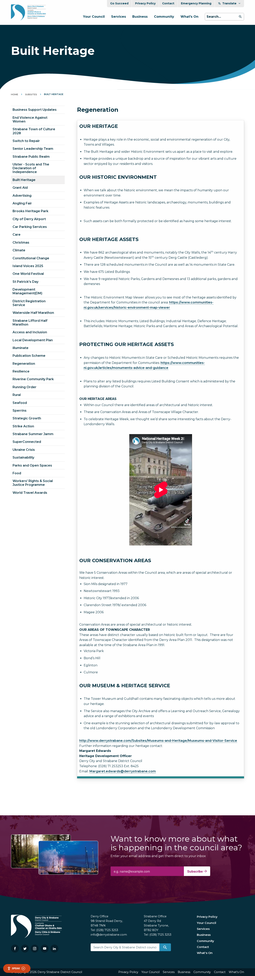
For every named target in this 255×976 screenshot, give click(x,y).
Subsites (31, 94)
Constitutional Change (31, 258)
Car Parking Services (30, 227)
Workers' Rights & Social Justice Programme (33, 483)
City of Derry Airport (29, 219)
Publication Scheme (29, 356)
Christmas (21, 242)
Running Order (24, 387)
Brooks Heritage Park (30, 211)
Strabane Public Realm (31, 156)
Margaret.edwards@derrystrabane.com (122, 771)
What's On (189, 16)
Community (164, 16)
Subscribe (195, 871)
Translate (229, 3)
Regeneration (24, 364)
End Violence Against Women (30, 119)
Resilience (21, 371)
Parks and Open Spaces (32, 465)
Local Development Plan (33, 340)
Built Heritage (24, 180)
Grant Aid (20, 188)
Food (17, 473)
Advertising (22, 195)
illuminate (20, 348)
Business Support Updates (35, 110)
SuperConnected (27, 442)
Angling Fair (22, 203)
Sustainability (23, 457)
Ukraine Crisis (24, 450)
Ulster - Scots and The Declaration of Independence (31, 168)
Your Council (94, 16)
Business (140, 16)
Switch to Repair (26, 141)
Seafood (20, 403)
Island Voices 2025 (28, 266)
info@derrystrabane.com (109, 934)
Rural (17, 395)
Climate (19, 250)
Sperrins (19, 410)
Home (14, 94)
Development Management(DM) (27, 291)
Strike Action (23, 426)
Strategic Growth (27, 418)
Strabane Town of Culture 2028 (34, 131)
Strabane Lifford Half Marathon (30, 322)
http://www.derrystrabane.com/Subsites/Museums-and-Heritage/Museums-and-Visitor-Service (158, 741)
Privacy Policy (145, 3)
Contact (168, 3)
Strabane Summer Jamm (33, 434)
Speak (16, 968)
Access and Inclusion (30, 332)
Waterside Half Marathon (33, 313)
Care (17, 234)
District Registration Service (29, 303)
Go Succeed (119, 3)
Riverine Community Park (33, 379)
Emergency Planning (196, 3)
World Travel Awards (30, 493)
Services (118, 16)
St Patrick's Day (25, 282)
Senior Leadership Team (33, 149)
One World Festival (28, 274)
